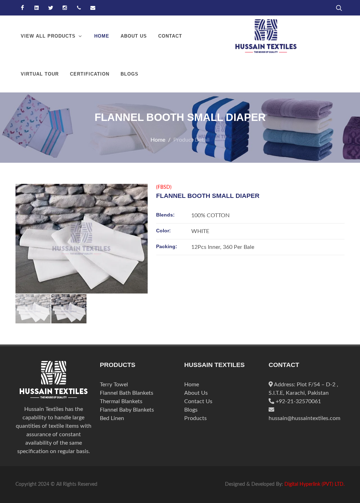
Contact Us (198, 401)
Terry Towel (114, 384)
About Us (196, 393)
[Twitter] (51, 7)
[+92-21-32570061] (79, 7)
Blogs (191, 410)
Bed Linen (112, 418)
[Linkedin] (37, 7)
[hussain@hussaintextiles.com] (93, 7)
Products (195, 418)
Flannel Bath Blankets (126, 393)
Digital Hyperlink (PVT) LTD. (314, 484)
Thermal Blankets (121, 401)
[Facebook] (22, 7)
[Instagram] (65, 7)
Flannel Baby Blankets (127, 410)
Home (157, 140)
